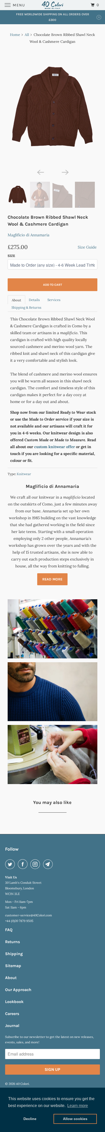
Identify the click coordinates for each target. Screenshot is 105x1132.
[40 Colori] (52, 5)
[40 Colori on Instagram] (36, 864)
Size (11, 256)
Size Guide (87, 247)
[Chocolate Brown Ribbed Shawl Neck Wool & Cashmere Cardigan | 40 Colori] (52, 107)
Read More (52, 579)
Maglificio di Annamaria (28, 234)
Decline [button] (29, 1119)
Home (15, 34)
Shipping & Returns (26, 307)
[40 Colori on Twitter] (11, 864)
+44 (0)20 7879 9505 (19, 921)
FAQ (8, 929)
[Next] (64, 172)
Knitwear (24, 474)
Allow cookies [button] (75, 1119)
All (27, 34)
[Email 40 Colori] (49, 864)
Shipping (14, 953)
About (16, 300)
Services (53, 300)
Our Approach (18, 989)
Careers (12, 1013)
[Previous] (40, 172)
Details (34, 300)
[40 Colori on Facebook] (24, 864)
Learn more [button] (77, 1105)
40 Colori (22, 1084)
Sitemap (13, 965)
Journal (12, 1025)
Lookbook (14, 1001)
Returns (12, 941)
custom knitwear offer (54, 446)
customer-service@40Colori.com (28, 915)
